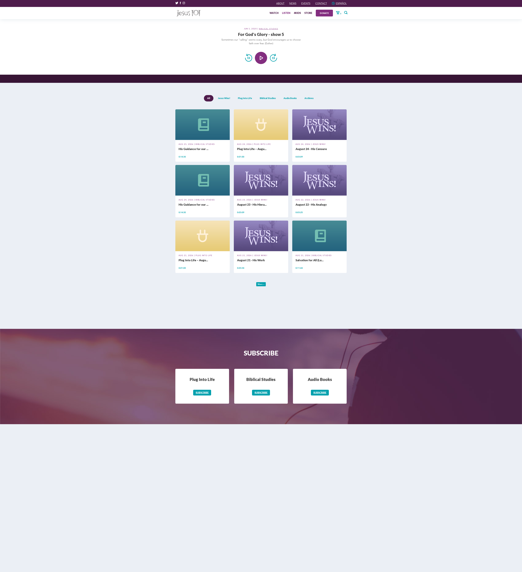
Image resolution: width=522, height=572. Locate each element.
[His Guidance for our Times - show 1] (202, 181)
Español (341, 3)
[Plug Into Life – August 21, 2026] (202, 236)
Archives (309, 98)
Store (308, 13)
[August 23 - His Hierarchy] (261, 181)
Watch (274, 13)
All (208, 98)
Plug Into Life (245, 98)
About (280, 3)
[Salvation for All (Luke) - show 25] (319, 236)
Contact (321, 3)
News (292, 3)
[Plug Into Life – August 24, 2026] (261, 125)
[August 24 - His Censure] (319, 125)
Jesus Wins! (224, 98)
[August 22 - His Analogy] (319, 181)
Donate (324, 13)
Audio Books (290, 98)
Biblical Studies (268, 29)
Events (305, 3)
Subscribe (202, 392)
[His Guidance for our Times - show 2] (202, 125)
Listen (286, 13)
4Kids (297, 13)
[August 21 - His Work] (261, 236)
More (260, 284)
